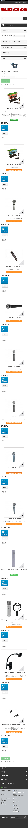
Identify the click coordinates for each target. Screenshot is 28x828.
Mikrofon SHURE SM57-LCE (14, 266)
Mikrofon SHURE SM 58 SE (14, 317)
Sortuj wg (3, 76)
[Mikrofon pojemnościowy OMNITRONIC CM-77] (14, 609)
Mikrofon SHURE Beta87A (14, 518)
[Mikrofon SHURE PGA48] (14, 98)
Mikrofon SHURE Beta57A (14, 417)
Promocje (6, 53)
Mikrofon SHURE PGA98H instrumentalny (14, 672)
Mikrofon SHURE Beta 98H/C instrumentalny (14, 724)
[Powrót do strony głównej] (2, 36)
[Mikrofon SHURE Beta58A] (14, 457)
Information (7, 47)
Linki (4, 58)
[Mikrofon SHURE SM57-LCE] (14, 256)
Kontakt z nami (18, 2)
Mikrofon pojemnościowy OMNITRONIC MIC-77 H (14, 570)
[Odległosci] (4, 787)
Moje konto (4, 779)
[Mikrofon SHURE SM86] (14, 355)
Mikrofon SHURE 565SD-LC (14, 215)
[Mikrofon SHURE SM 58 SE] (14, 306)
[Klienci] (14, 0)
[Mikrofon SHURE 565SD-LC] (14, 205)
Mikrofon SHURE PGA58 (14, 165)
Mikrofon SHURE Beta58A (14, 468)
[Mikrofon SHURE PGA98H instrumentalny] (14, 661)
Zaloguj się (24, 2)
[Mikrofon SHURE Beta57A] (14, 406)
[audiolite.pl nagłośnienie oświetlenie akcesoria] (14, 9)
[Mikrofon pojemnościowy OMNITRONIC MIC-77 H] (14, 559)
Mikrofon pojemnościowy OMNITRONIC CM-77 (14, 620)
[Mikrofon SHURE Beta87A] (14, 508)
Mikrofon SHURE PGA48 (14, 109)
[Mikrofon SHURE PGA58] (14, 154)
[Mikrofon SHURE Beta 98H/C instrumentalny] (14, 713)
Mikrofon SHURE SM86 (14, 366)
